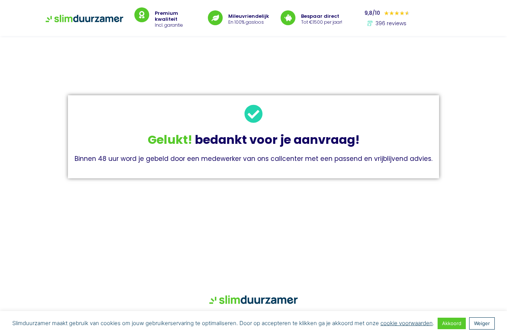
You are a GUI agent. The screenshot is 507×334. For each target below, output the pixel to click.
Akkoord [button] (451, 323)
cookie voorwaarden (406, 323)
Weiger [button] (482, 323)
